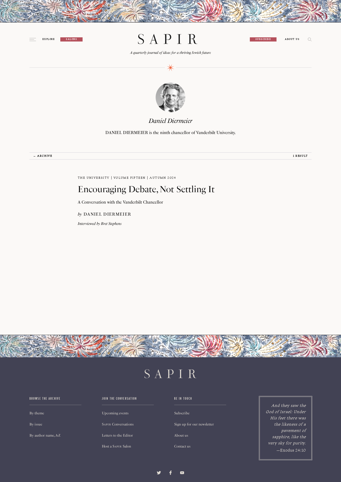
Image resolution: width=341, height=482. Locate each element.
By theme (36, 413)
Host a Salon (116, 446)
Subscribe (263, 39)
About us (181, 435)
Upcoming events (115, 413)
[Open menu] (33, 39)
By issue (35, 424)
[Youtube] (182, 473)
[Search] (310, 40)
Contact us (182, 446)
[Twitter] (159, 473)
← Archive (42, 155)
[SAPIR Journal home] (167, 39)
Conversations (118, 424)
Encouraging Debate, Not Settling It (146, 189)
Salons (71, 39)
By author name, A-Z (44, 435)
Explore (48, 39)
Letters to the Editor (117, 435)
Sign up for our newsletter (194, 424)
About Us (292, 39)
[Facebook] (170, 473)
